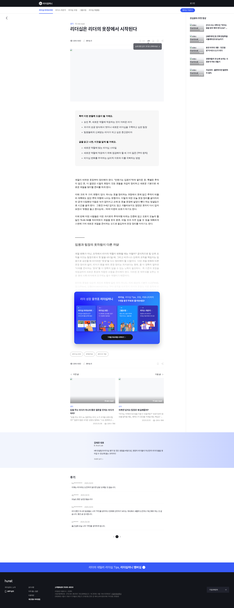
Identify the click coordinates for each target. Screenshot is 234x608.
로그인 (192, 3)
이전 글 (76, 374)
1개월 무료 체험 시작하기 (116, 337)
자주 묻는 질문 (33, 591)
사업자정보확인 (116, 594)
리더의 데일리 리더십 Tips (115, 567)
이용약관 (31, 595)
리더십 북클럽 (94, 10)
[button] (114, 537)
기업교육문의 (213, 590)
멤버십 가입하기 (187, 10)
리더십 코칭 (72, 10)
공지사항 (31, 587)
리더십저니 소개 (10, 587)
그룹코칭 (83, 10)
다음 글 (158, 374)
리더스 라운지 (60, 10)
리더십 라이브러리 (46, 10)
